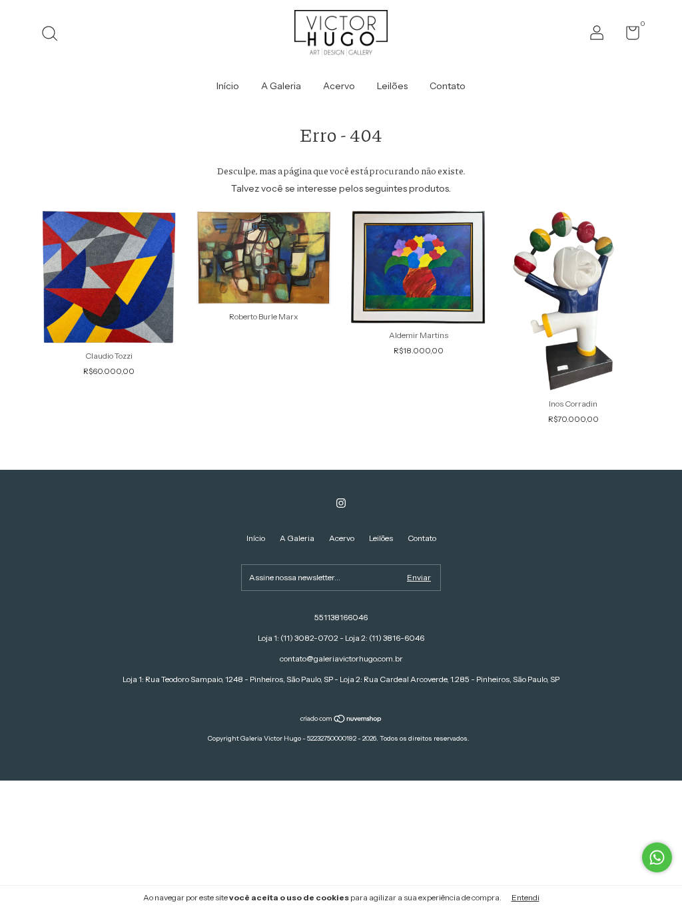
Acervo (339, 86)
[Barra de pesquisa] (54, 35)
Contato (448, 86)
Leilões (392, 86)
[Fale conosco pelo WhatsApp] (657, 857)
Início (227, 86)
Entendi (525, 897)
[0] (628, 35)
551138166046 (341, 617)
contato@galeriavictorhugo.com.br (341, 658)
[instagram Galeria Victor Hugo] (341, 503)
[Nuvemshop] (341, 720)
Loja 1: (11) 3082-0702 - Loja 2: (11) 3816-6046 (341, 638)
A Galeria (281, 86)
